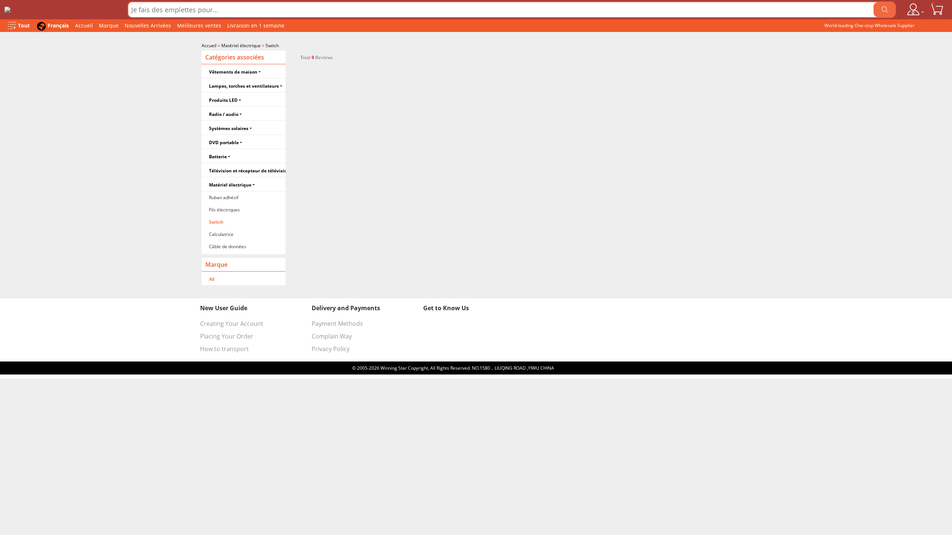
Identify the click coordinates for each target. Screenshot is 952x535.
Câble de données (227, 246)
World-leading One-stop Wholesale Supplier (869, 25)
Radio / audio (223, 114)
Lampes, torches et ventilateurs (244, 86)
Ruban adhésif (223, 197)
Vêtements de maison (233, 72)
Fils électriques (224, 210)
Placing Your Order (226, 336)
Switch (272, 45)
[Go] (885, 9)
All (211, 279)
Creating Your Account (231, 324)
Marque (109, 25)
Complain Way (332, 336)
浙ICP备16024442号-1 (577, 368)
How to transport (224, 349)
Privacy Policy (331, 349)
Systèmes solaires (228, 128)
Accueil (84, 25)
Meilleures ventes (199, 25)
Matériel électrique (241, 45)
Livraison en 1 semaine (255, 25)
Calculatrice (221, 234)
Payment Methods (337, 324)
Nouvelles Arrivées (148, 25)
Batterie (218, 156)
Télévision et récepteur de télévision (247, 171)
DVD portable (224, 142)
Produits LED (223, 100)
